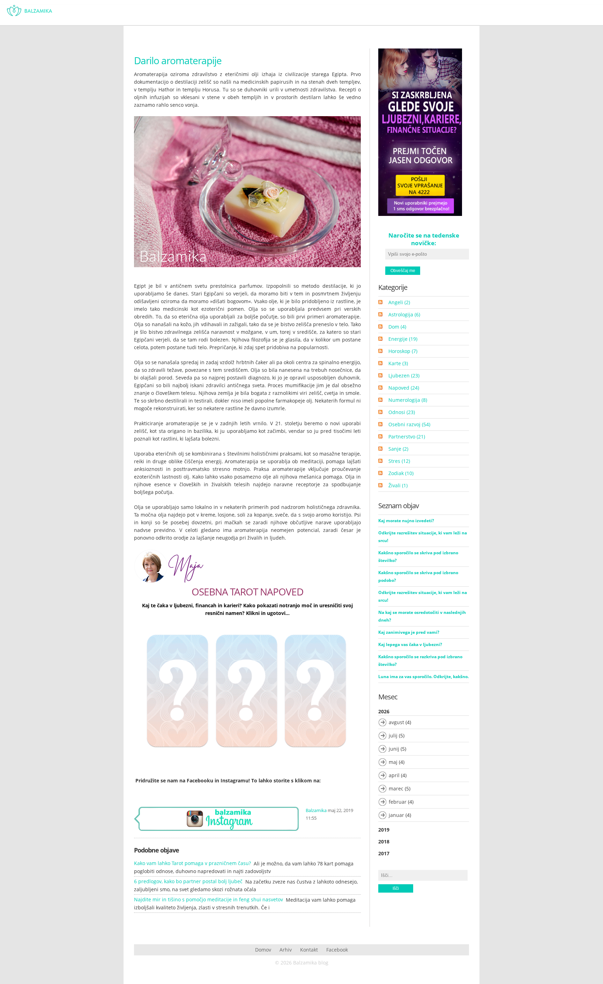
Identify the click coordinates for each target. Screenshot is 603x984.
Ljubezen (403, 375)
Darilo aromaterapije (178, 60)
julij (393, 735)
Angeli (399, 302)
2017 (383, 853)
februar (398, 801)
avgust (396, 722)
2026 (396, 763)
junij (394, 748)
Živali (398, 485)
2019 (383, 829)
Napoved (403, 387)
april (394, 775)
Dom (397, 326)
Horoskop (402, 351)
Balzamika (316, 810)
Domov (263, 949)
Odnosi (401, 412)
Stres (399, 461)
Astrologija (404, 314)
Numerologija (407, 400)
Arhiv (286, 949)
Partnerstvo (406, 436)
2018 (383, 841)
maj (393, 762)
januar (396, 815)
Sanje (398, 448)
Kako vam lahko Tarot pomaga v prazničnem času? (192, 863)
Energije (402, 339)
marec (396, 788)
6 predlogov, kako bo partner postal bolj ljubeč (188, 881)
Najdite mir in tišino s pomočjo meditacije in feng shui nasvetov (208, 899)
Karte (398, 363)
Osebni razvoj (409, 424)
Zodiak (401, 473)
